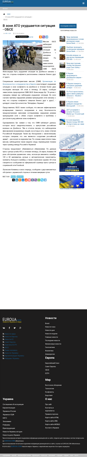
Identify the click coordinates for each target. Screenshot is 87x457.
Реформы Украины (11, 358)
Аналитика (49, 351)
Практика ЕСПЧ (10, 345)
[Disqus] (29, 209)
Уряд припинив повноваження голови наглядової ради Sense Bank (75, 40)
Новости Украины (11, 353)
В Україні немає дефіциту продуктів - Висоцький (74, 104)
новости (30, 37)
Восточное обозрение (53, 385)
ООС (9, 14)
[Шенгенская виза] (71, 143)
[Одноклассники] (40, 37)
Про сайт (48, 404)
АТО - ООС (8, 33)
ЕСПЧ (47, 373)
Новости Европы (11, 337)
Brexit (47, 323)
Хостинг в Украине (52, 428)
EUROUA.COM (9, 441)
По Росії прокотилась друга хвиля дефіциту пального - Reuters (74, 94)
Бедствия (48, 395)
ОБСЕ (6, 348)
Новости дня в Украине (11, 435)
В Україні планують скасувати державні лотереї (74, 86)
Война (13, 177)
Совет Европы (10, 342)
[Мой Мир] (23, 180)
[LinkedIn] (16, 180)
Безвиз (5, 8)
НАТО (5, 418)
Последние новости (52, 340)
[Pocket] (29, 180)
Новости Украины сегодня (12, 432)
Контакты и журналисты (49, 409)
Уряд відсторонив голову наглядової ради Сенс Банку (73, 65)
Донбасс (20, 177)
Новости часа (50, 327)
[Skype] (42, 180)
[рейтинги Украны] (71, 162)
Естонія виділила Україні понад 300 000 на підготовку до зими (75, 122)
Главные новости (51, 337)
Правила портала (51, 414)
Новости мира (10, 334)
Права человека (10, 350)
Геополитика (50, 347)
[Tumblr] (32, 180)
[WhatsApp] (38, 180)
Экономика (7, 421)
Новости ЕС (9, 339)
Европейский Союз (52, 363)
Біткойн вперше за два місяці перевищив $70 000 (75, 57)
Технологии (49, 388)
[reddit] (26, 180)
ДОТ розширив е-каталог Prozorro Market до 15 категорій (75, 112)
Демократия (50, 354)
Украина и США (8, 415)
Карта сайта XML (51, 421)
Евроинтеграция (9, 408)
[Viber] (43, 37)
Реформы (6, 425)
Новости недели (51, 334)
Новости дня (50, 330)
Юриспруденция (9, 428)
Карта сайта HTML (52, 417)
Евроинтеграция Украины (14, 356)
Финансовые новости (53, 344)
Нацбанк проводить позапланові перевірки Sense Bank (75, 49)
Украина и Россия (9, 411)
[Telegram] (46, 37)
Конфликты (49, 392)
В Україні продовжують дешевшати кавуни (73, 75)
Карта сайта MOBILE (52, 424)
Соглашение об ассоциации (13, 404)
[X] (13, 180)
